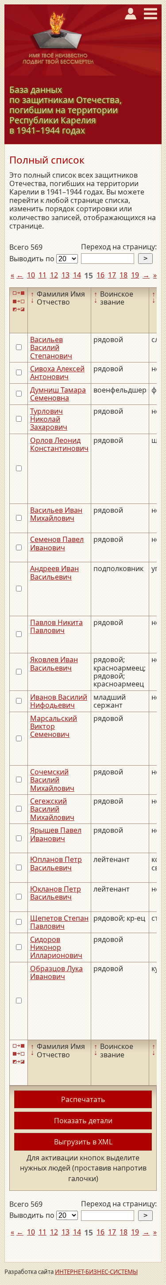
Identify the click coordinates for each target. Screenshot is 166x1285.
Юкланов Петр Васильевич (55, 893)
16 (100, 275)
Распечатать (83, 1099)
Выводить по (32, 258)
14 (77, 275)
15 (88, 275)
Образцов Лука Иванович (56, 972)
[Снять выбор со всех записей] (18, 301)
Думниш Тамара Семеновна (58, 394)
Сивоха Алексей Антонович (57, 372)
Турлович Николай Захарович (48, 419)
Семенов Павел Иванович (57, 543)
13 (65, 275)
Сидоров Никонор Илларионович (56, 947)
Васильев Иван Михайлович (56, 514)
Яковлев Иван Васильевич (54, 663)
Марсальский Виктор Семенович (53, 726)
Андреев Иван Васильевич (54, 572)
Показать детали (83, 1120)
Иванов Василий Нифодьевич (58, 701)
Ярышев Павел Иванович (55, 834)
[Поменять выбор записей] (18, 309)
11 (42, 275)
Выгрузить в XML (83, 1142)
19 (135, 275)
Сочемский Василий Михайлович (52, 780)
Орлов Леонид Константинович (59, 444)
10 (31, 275)
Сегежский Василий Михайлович (52, 809)
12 (54, 275)
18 (123, 275)
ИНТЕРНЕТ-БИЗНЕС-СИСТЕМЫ (96, 1272)
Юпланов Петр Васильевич (56, 863)
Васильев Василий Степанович (51, 348)
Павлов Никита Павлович (56, 626)
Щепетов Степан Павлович (59, 922)
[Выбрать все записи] (18, 293)
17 (112, 275)
